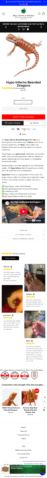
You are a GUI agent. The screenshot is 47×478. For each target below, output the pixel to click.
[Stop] (28, 29)
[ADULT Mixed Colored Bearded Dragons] (11, 397)
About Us (23, 431)
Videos (23, 438)
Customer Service (23, 435)
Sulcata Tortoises (17, 468)
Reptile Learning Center (23, 239)
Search (23, 427)
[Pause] (23, 29)
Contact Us (23, 457)
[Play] (19, 29)
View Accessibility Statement (33, 476)
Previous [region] (6, 26)
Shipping (23, 230)
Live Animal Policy (23, 235)
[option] (23, 25)
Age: (23, 98)
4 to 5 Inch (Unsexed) (23, 102)
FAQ (23, 446)
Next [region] (41, 26)
